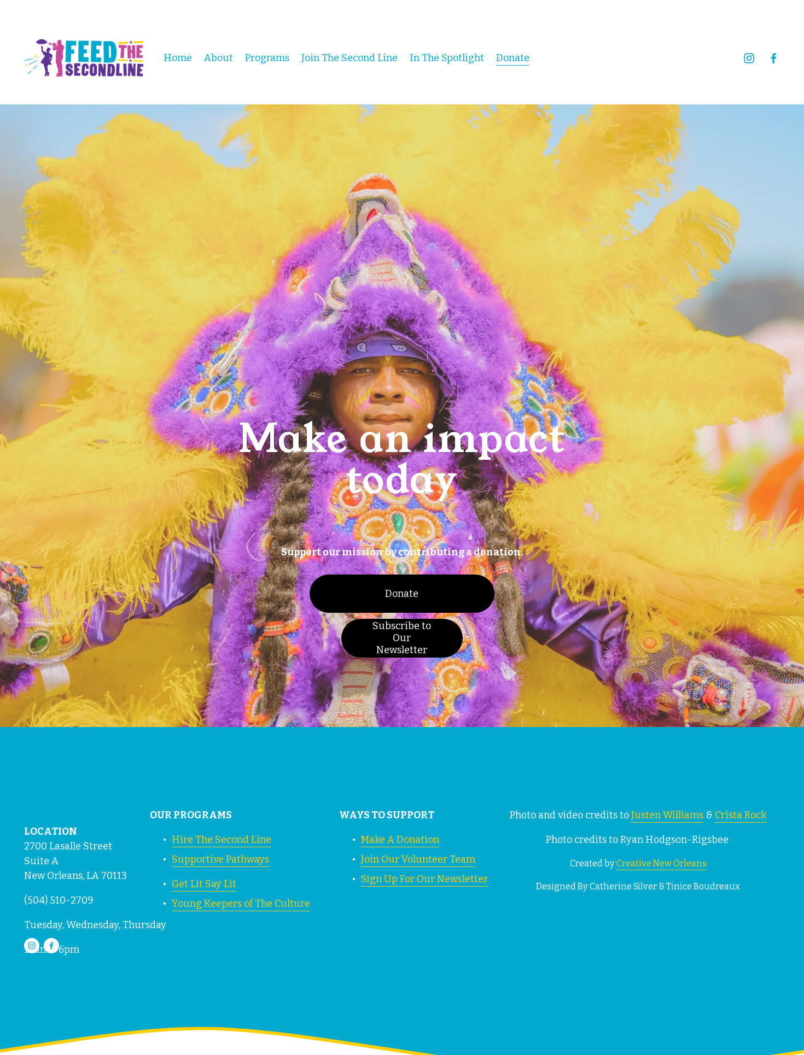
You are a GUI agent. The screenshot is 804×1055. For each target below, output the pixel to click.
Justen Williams (667, 815)
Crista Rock (740, 815)
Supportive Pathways (220, 859)
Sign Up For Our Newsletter (424, 879)
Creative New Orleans (661, 863)
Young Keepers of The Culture (241, 904)
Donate (512, 58)
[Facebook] (773, 58)
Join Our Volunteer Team (418, 859)
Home (178, 58)
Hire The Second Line (221, 840)
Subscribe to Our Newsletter (401, 638)
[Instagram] (749, 58)
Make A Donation (400, 840)
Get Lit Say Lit (204, 884)
